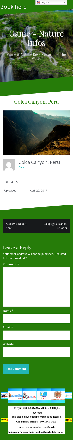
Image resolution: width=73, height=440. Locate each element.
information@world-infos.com (46, 432)
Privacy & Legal (48, 421)
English (44, 2)
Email (8, 327)
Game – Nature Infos (36, 38)
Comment (11, 264)
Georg (22, 167)
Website (8, 344)
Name (8, 310)
